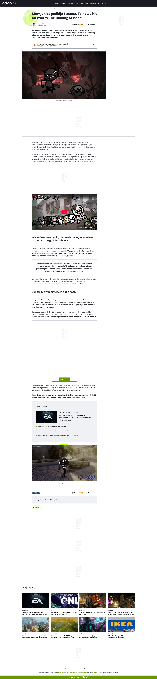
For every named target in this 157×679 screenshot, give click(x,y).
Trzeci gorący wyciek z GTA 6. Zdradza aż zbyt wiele (52, 426)
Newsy (31, 8)
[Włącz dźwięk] (64, 463)
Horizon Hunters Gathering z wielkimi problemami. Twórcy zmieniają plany (58, 435)
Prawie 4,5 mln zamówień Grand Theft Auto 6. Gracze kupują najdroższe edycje (59, 431)
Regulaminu (61, 672)
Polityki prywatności (71, 672)
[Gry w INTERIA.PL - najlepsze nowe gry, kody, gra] (15, 3)
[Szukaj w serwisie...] (147, 3)
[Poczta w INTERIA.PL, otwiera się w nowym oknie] (150, 3)
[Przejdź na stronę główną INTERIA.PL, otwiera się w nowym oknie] (7, 3)
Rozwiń (62, 379)
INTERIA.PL (96, 672)
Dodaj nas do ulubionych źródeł (53, 45)
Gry (28, 8)
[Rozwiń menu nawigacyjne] (154, 3)
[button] (57, 3)
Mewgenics (36, 507)
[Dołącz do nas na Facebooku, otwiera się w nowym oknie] (93, 500)
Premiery (37, 8)
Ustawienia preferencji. (81, 672)
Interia (24, 8)
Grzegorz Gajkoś (41, 24)
